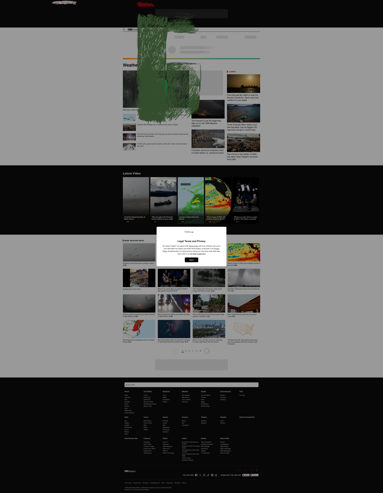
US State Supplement (197, 254)
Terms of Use (193, 246)
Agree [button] (191, 260)
